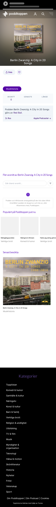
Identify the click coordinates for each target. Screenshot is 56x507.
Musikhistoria (12, 89)
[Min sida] (35, 14)
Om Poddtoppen (15, 498)
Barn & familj (12, 412)
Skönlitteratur (13, 464)
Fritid (8, 480)
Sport (9, 491)
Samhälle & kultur (15, 395)
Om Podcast (32, 498)
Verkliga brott (13, 417)
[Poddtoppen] (15, 14)
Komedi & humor (14, 390)
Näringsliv (11, 401)
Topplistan (11, 384)
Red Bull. (17, 112)
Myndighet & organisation (12, 446)
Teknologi (11, 453)
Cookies (45, 498)
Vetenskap (11, 486)
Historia (10, 469)
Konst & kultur (13, 406)
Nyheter (10, 475)
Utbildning (11, 428)
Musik (9, 439)
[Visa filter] (50, 183)
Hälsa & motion (14, 459)
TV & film (10, 433)
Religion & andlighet (16, 423)
